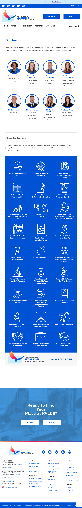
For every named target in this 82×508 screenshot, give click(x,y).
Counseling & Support (35, 486)
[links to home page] (18, 16)
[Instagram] (8, 6)
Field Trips (50, 466)
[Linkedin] (18, 6)
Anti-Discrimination (71, 470)
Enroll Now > (56, 2)
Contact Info (69, 490)
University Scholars (35, 478)
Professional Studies (35, 484)
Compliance (70, 461)
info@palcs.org (10, 481)
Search (74, 6)
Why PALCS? (50, 26)
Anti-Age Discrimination (70, 466)
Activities (39, 26)
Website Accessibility (72, 481)
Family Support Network (52, 472)
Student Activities (53, 463)
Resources (50, 482)
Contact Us (69, 485)
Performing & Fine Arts (36, 481)
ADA (67, 463)
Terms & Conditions (71, 472)
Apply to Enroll (70, 493)
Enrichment (27, 26)
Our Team (50, 485)
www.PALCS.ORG (61, 359)
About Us (50, 477)
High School (32, 469)
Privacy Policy (48, 505)
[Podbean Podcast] (23, 6)
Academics (15, 26)
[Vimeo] (13, 6)
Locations (68, 487)
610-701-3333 (9, 467)
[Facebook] (3, 6)
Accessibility (56, 505)
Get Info (51, 16)
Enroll (72, 16)
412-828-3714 (9, 477)
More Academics (34, 472)
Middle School (33, 466)
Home (6, 26)
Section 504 (69, 475)
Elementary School (35, 463)
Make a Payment (52, 490)
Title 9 (68, 478)
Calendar (50, 487)
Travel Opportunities (53, 469)
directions (19, 464)
